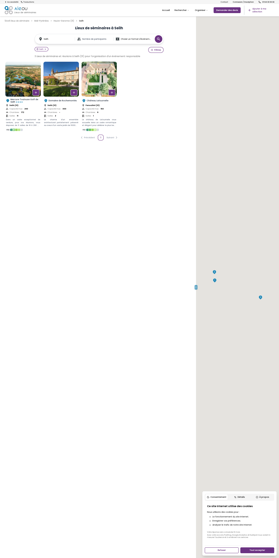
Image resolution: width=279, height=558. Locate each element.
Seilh (46, 39)
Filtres (157, 49)
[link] (259, 10)
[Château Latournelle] (99, 97)
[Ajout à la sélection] (36, 92)
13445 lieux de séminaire (17, 20)
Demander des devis (227, 10)
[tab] (216, 497)
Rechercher (181, 10)
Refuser (222, 550)
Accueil (166, 10)
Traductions (28, 2)
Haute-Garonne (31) (64, 20)
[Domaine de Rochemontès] (61, 97)
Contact (224, 2)
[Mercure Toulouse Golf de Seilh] (23, 97)
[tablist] (239, 497)
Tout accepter (257, 550)
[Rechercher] (158, 39)
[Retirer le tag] (45, 49)
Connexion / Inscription (243, 2)
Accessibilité (12, 2)
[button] (215, 280)
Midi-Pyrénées (41, 20)
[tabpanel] (239, 521)
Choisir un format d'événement (136, 39)
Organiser (200, 10)
